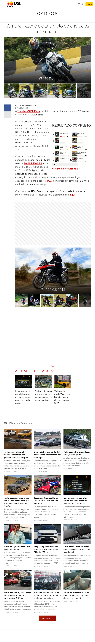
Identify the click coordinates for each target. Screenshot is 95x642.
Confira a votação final (66, 168)
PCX (49, 180)
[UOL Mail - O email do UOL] (79, 4)
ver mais (46, 618)
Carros (47, 13)
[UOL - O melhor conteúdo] (13, 4)
